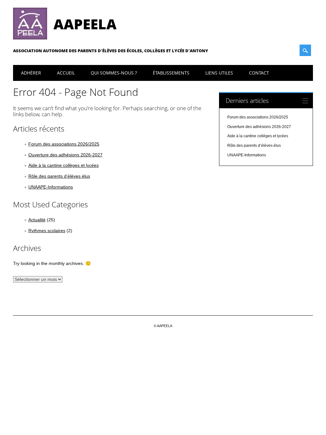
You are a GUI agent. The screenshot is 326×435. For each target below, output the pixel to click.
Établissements (171, 73)
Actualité (37, 219)
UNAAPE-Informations (50, 186)
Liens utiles (219, 73)
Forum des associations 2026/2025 (63, 143)
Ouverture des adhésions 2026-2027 (65, 154)
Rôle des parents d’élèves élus (59, 176)
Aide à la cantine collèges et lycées (63, 165)
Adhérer (31, 73)
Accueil (66, 73)
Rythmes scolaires (46, 230)
